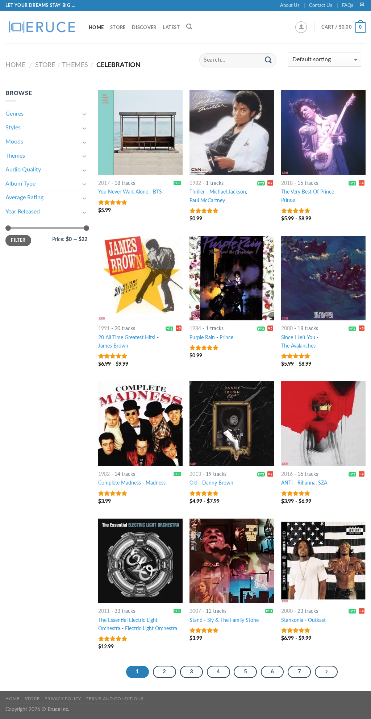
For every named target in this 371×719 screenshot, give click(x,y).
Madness (156, 483)
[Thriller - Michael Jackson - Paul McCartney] (231, 132)
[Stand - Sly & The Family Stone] (231, 561)
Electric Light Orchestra (151, 628)
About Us (290, 5)
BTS (157, 192)
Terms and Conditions (114, 699)
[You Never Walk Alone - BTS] (140, 132)
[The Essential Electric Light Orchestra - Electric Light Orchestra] (140, 561)
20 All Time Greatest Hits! (126, 337)
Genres (14, 114)
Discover (144, 27)
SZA (322, 483)
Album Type (20, 184)
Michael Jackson (227, 192)
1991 (104, 328)
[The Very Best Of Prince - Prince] (323, 132)
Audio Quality (23, 170)
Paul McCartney (207, 200)
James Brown (113, 346)
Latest (171, 27)
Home (96, 27)
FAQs (347, 5)
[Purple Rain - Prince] (231, 278)
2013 (195, 474)
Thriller (197, 192)
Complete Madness (119, 483)
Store (117, 27)
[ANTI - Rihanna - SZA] (323, 423)
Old (193, 483)
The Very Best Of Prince (307, 192)
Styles (13, 127)
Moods (14, 142)
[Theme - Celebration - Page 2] (326, 672)
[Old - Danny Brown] (231, 423)
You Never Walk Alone (123, 192)
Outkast (317, 620)
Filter (18, 240)
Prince (288, 200)
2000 (287, 328)
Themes (75, 65)
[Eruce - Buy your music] (41, 27)
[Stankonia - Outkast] (323, 561)
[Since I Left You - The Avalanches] (323, 278)
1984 (195, 328)
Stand (196, 620)
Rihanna (306, 483)
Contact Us (320, 5)
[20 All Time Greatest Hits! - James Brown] (140, 278)
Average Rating (24, 197)
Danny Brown (217, 483)
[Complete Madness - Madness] (140, 423)
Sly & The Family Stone (233, 620)
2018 (287, 183)
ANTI (287, 483)
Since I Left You (298, 337)
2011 (104, 611)
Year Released (22, 212)
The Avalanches (298, 346)
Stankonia (292, 620)
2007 (195, 611)
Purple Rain (202, 337)
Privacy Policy (63, 699)
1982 (195, 183)
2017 (104, 183)
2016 (287, 474)
